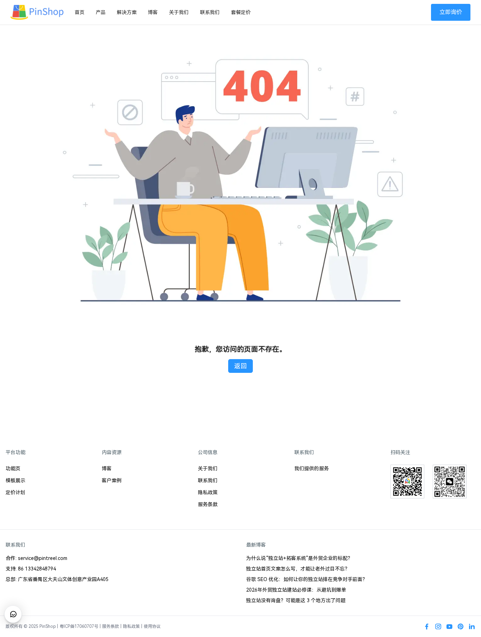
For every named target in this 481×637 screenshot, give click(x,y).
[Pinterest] (460, 626)
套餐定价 (241, 12)
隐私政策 (208, 492)
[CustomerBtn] (13, 614)
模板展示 (15, 480)
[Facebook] (426, 626)
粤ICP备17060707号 (79, 626)
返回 (240, 366)
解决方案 (127, 12)
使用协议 (152, 626)
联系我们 (210, 12)
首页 (80, 12)
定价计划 (15, 492)
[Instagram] (438, 626)
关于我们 (179, 12)
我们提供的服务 (311, 468)
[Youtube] (449, 626)
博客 (153, 12)
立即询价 (450, 12)
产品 (101, 12)
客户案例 (111, 480)
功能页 (13, 468)
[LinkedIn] (471, 626)
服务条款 (208, 504)
